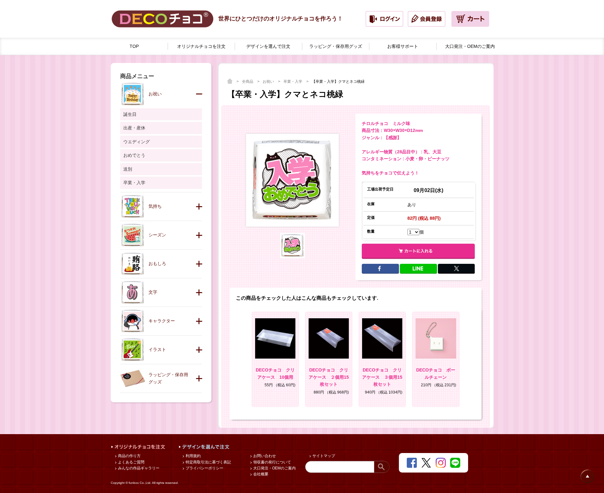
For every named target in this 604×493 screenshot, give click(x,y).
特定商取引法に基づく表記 (208, 462)
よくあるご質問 (130, 462)
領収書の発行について (271, 462)
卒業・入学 (293, 81)
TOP (134, 46)
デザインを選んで (268, 46)
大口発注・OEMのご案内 (274, 468)
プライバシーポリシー (204, 468)
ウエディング (136, 141)
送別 (127, 169)
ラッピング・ (335, 46)
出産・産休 (134, 127)
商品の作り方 (129, 456)
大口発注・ (470, 46)
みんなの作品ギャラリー (138, 468)
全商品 (248, 81)
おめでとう (134, 155)
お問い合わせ (264, 456)
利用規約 (193, 456)
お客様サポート (402, 46)
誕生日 (130, 114)
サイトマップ (323, 456)
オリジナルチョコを (201, 46)
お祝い (269, 81)
